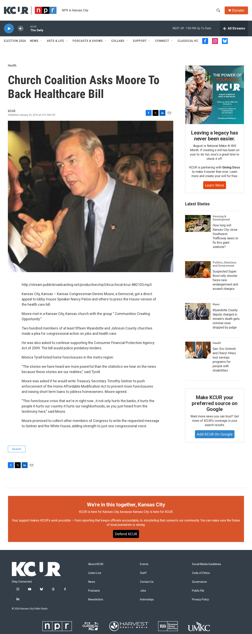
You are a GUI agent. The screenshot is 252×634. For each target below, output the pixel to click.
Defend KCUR (126, 534)
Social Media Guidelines (206, 564)
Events (144, 564)
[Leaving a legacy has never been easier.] (214, 95)
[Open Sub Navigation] (41, 40)
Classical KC (188, 40)
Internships (147, 599)
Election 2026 (15, 40)
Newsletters (95, 599)
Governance (199, 581)
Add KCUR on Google (215, 434)
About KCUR (95, 564)
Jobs (143, 590)
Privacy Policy (200, 599)
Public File (198, 590)
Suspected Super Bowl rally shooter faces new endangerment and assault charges (225, 280)
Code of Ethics (201, 573)
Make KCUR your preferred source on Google (214, 403)
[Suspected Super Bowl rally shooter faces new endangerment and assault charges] (198, 269)
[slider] (27, 28)
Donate (238, 10)
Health (12, 65)
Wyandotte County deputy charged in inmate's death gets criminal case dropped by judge (226, 318)
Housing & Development (221, 218)
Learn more (214, 185)
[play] (9, 28)
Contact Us (147, 581)
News (34, 40)
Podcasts (94, 590)
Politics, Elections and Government (224, 264)
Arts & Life (55, 40)
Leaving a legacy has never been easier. (214, 136)
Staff (143, 573)
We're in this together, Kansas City (126, 505)
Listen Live (94, 573)
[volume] (20, 28)
